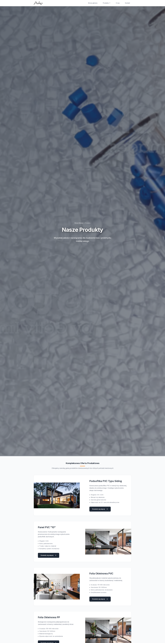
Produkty (106, 3)
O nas (118, 3)
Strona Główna (79, 223)
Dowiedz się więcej (98, 509)
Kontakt (127, 3)
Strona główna (92, 3)
